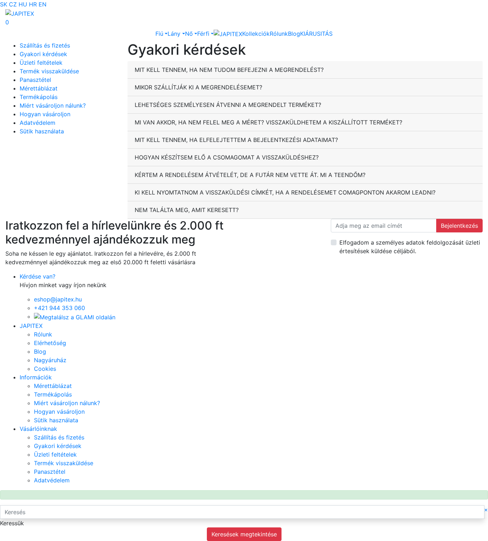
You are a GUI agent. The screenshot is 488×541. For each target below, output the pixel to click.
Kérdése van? (37, 276)
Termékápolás (39, 96)
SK (3, 4)
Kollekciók (256, 33)
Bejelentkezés (459, 225)
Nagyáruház (50, 360)
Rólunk (279, 33)
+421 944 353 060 (59, 307)
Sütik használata (42, 131)
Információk (36, 377)
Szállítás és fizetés (45, 45)
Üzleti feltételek (41, 62)
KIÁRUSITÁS (316, 33)
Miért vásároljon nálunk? (53, 105)
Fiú (159, 33)
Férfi (203, 33)
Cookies (45, 368)
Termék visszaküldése (49, 71)
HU (23, 4)
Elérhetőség (50, 342)
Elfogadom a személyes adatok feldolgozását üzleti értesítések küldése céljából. (409, 247)
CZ (13, 4)
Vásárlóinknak (38, 428)
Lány (174, 33)
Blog (294, 33)
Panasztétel (35, 79)
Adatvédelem (37, 122)
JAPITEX (31, 325)
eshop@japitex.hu (58, 299)
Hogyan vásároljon (45, 114)
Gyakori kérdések (43, 54)
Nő (189, 33)
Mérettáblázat (39, 88)
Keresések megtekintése (244, 534)
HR (33, 4)
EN (42, 4)
